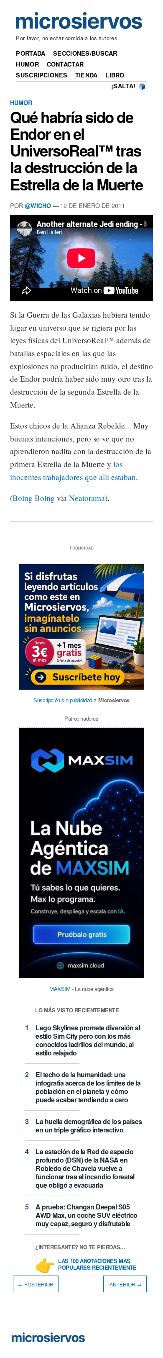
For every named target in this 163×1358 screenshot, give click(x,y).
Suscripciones (41, 75)
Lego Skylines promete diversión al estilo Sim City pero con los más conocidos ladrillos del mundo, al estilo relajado (88, 1040)
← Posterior (35, 1283)
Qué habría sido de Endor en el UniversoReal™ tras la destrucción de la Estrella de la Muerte (76, 150)
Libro (114, 75)
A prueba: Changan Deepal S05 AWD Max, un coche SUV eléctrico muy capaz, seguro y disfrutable (87, 1215)
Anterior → (125, 1283)
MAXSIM (60, 989)
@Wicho (38, 205)
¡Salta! (123, 86)
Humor (27, 64)
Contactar (65, 64)
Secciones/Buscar (85, 53)
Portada (30, 53)
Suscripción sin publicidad (62, 700)
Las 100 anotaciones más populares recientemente (97, 1265)
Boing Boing (34, 498)
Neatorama (87, 498)
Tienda (86, 75)
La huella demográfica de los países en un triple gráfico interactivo (89, 1126)
